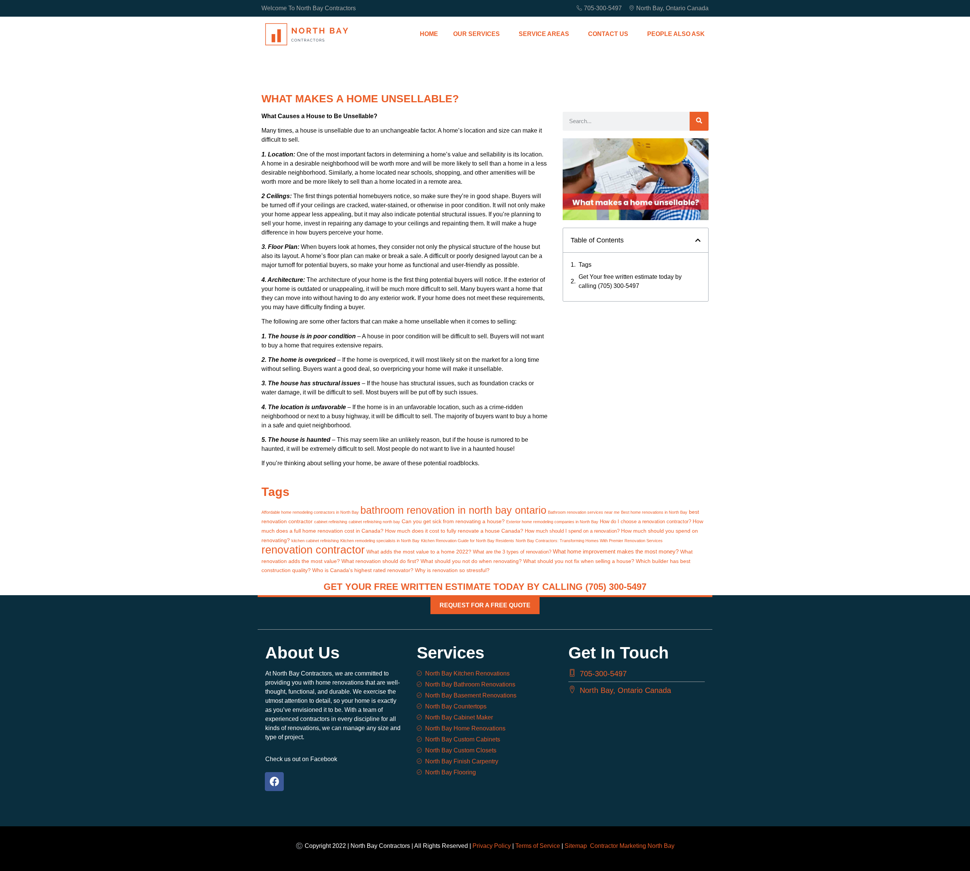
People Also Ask (676, 34)
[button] (698, 240)
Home (429, 34)
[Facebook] (274, 781)
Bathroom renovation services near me (584, 512)
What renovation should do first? (380, 561)
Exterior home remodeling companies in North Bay (552, 521)
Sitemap (577, 846)
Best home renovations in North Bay (654, 512)
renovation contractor (313, 549)
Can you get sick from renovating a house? (453, 521)
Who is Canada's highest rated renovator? (362, 570)
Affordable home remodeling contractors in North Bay (310, 512)
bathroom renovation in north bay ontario (453, 510)
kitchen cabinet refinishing (315, 540)
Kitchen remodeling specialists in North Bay (379, 540)
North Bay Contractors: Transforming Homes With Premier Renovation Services (589, 540)
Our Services (476, 34)
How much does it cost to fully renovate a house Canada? (454, 531)
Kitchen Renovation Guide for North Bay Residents (467, 540)
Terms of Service (537, 846)
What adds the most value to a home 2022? (418, 552)
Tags (585, 264)
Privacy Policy (491, 846)
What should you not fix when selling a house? (578, 561)
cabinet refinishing (330, 521)
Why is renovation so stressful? (452, 570)
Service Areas (544, 34)
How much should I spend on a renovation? (572, 531)
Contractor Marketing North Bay (632, 846)
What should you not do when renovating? (471, 561)
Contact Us (608, 34)
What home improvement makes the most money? (616, 551)
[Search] (699, 121)
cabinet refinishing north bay (374, 521)
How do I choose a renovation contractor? (645, 521)
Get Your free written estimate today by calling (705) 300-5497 (630, 281)
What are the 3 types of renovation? (512, 552)
